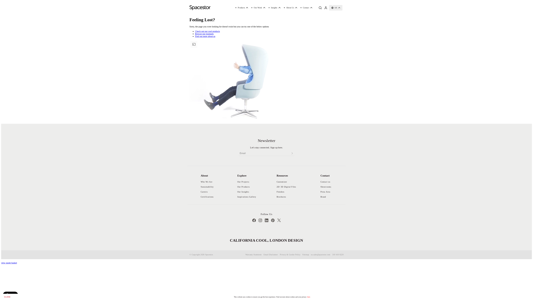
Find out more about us (205, 36)
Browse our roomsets (204, 34)
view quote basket (9, 263)
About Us (290, 8)
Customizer (282, 182)
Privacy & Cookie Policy (290, 255)
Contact (306, 8)
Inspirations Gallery (246, 197)
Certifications (207, 197)
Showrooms (325, 187)
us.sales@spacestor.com (320, 255)
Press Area (325, 192)
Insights (274, 8)
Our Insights (243, 192)
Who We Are (207, 182)
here (308, 297)
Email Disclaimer (271, 255)
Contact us (325, 182)
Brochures (281, 197)
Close (7, 297)
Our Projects (243, 182)
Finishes (280, 192)
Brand (323, 197)
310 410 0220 (338, 255)
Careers (204, 192)
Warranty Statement (253, 255)
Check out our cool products (207, 31)
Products (241, 8)
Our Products (243, 187)
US (336, 8)
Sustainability (207, 187)
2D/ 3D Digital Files (286, 187)
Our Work (258, 8)
